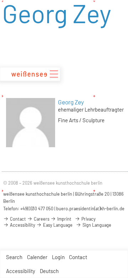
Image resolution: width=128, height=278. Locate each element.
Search (14, 257)
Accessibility (20, 271)
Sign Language (96, 225)
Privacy (88, 219)
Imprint (63, 219)
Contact (78, 257)
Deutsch (49, 271)
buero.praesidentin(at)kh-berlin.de (90, 208)
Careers (41, 219)
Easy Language (57, 225)
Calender (37, 257)
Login (58, 257)
